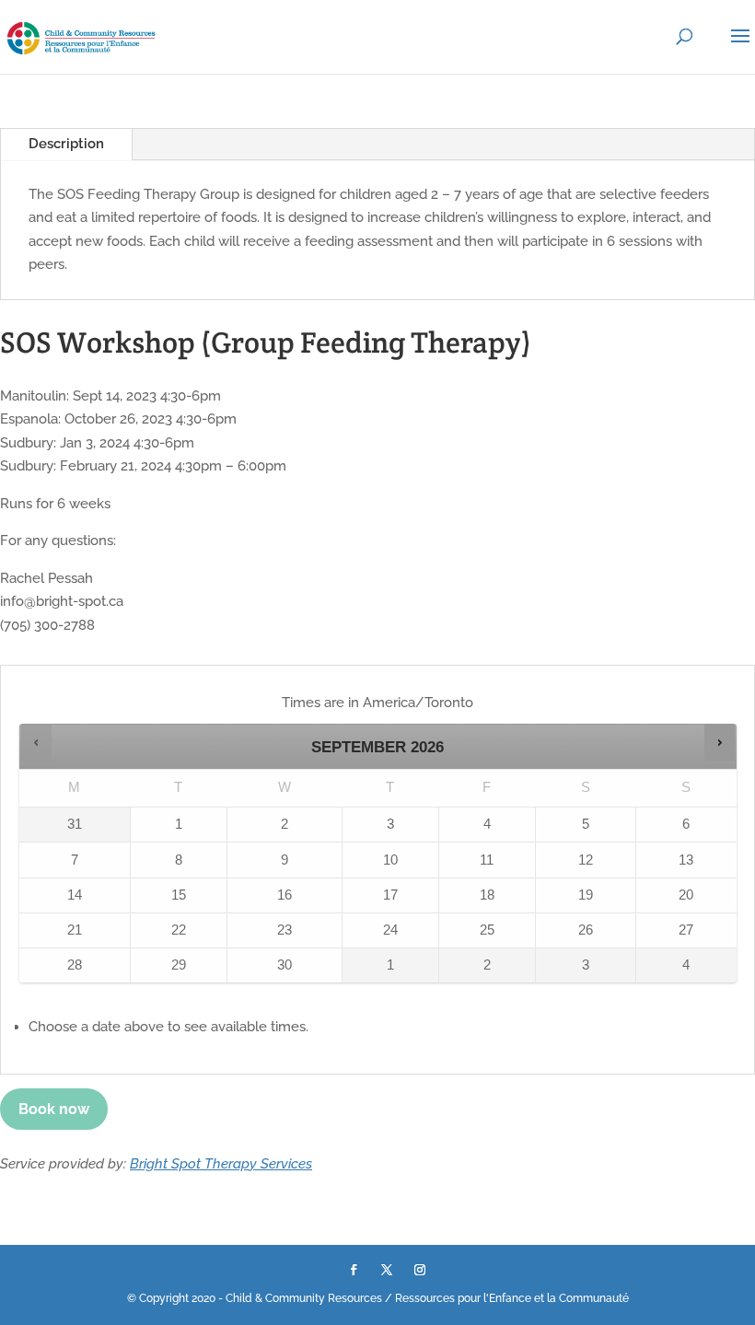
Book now (53, 1109)
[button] (36, 742)
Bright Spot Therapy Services (221, 1164)
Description (66, 143)
